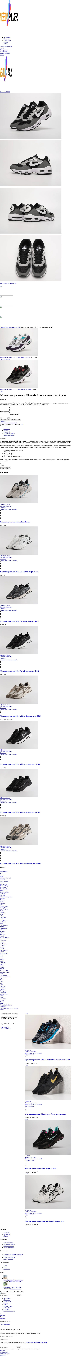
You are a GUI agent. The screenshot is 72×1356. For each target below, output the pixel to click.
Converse (2, 986)
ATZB (2, 1000)
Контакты (6, 1232)
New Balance (4, 925)
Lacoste (2, 948)
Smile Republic (4, 892)
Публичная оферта (9, 1257)
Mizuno (2, 933)
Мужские (15, 327)
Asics (1, 1002)
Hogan (2, 958)
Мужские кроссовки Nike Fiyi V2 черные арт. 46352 (19, 671)
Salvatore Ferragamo (6, 897)
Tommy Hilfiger (4, 886)
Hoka (1, 956)
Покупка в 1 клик (15, 419)
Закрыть (2, 1315)
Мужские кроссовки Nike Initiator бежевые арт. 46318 (20, 716)
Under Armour (4, 881)
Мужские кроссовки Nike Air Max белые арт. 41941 (15, 357)
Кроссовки (8, 327)
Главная (2, 327)
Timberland (3, 887)
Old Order (3, 917)
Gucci (1, 961)
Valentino (2, 879)
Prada (1, 904)
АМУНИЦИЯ (4, 871)
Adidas (2, 1009)
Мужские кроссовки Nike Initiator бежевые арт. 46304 (20, 863)
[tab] (38, 429)
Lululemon (3, 940)
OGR (1, 919)
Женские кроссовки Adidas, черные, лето (40, 1168)
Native (2, 926)
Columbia (2, 987)
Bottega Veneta (4, 994)
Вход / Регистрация (9, 1311)
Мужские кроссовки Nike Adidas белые (15, 522)
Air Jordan (3, 1006)
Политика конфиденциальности (13, 1254)
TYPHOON (3, 884)
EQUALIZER (4, 970)
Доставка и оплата (9, 1244)
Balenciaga (3, 998)
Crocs (1, 984)
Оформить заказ (5, 419)
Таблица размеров (9, 1247)
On (1, 915)
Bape (1, 997)
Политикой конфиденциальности (36, 1342)
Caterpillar (3, 992)
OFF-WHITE (4, 920)
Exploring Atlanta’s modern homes (13, 1280)
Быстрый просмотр (6, 506)
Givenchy (2, 962)
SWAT (2, 890)
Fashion (2, 967)
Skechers (2, 893)
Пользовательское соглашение (13, 1256)
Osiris (1, 911)
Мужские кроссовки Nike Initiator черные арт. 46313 (20, 812)
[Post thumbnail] (5, 1278)
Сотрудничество (8, 1259)
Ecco (1, 973)
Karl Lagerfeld (4, 950)
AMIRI (2, 1003)
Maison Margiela (4, 937)
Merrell (2, 936)
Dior (1, 978)
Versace (2, 875)
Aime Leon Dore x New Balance (9, 1008)
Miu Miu (2, 934)
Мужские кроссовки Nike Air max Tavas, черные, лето (45, 1114)
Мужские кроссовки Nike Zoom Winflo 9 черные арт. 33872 (47, 1060)
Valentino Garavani (5, 878)
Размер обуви (4, 411)
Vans (1, 876)
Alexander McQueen (6, 1005)
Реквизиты (7, 1234)
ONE (1, 914)
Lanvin (2, 947)
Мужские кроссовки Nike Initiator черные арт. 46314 (20, 764)
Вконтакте (7, 1269)
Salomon (2, 898)
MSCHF (2, 929)
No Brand (3, 922)
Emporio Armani (4, 972)
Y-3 (1, 873)
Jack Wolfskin (4, 953)
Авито (5, 1265)
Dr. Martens (3, 975)
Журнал (6, 1236)
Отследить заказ (8, 1242)
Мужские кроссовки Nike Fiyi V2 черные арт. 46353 (19, 621)
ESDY (2, 969)
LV (1, 939)
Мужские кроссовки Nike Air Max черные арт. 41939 (16, 389)
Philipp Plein (3, 908)
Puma (1, 901)
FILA (1, 964)
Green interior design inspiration (12, 1287)
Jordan (2, 951)
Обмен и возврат (9, 1246)
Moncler (2, 931)
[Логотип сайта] (9, 34)
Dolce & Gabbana (5, 977)
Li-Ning (2, 945)
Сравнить (6, 1309)
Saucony (2, 895)
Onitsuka (2, 912)
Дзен (5, 1267)
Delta (1, 981)
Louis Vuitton (4, 944)
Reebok (2, 900)
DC (1, 983)
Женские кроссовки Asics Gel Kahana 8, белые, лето (44, 1221)
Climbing (2, 989)
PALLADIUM (4, 909)
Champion (3, 991)
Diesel (2, 980)
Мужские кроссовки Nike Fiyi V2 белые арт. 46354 (19, 572)
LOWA (2, 942)
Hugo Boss (3, 955)
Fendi (1, 966)
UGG (1, 882)
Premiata (2, 903)
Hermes (2, 959)
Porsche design (4, 906)
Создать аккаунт (5, 1324)
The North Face (4, 889)
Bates (1, 995)
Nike (19, 327)
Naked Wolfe (3, 928)
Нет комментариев (15, 1281)
